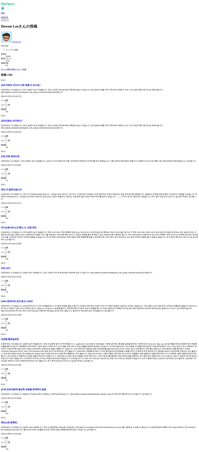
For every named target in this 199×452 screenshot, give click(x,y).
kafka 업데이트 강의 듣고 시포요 (17, 301)
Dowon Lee (16, 42)
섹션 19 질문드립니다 (11, 189)
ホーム (3, 69)
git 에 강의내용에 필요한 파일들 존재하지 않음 (23, 389)
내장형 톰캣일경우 (10, 339)
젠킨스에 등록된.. (9, 422)
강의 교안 (5, 268)
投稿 (24, 69)
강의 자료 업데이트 (10, 156)
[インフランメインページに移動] (99, 3)
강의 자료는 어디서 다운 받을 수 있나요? (21, 85)
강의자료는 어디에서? (11, 120)
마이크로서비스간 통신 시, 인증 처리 (19, 227)
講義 (9, 69)
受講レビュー (16, 69)
